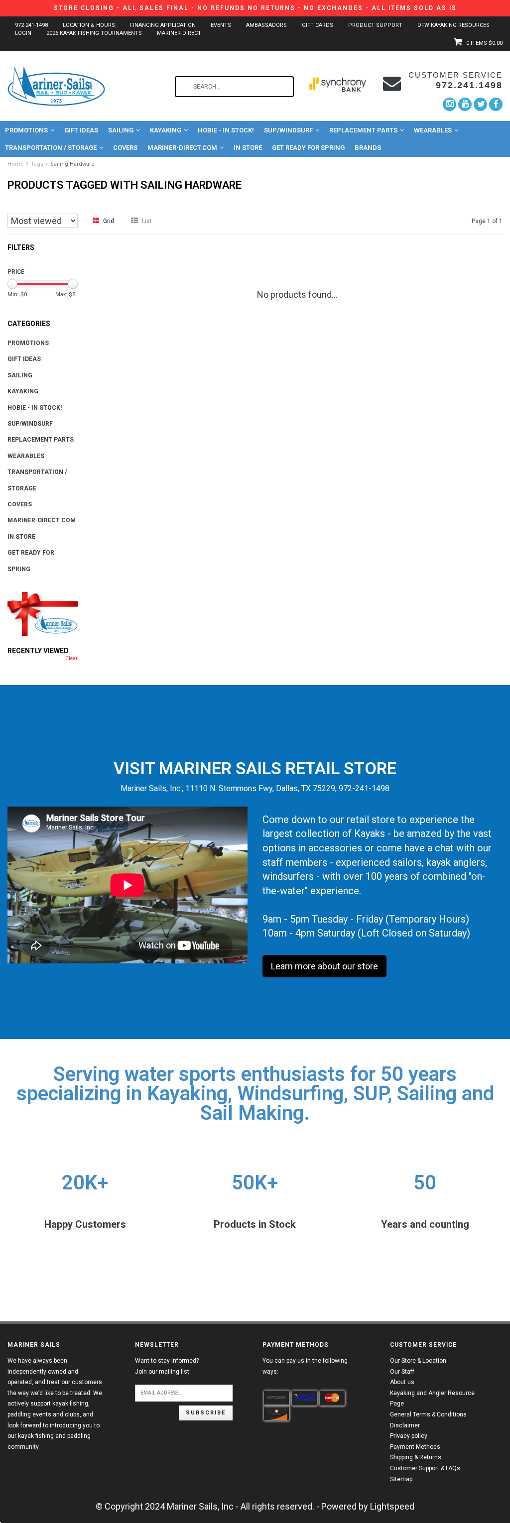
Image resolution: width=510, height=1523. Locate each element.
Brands (368, 147)
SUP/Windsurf (288, 130)
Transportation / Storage (51, 147)
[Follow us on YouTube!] (465, 104)
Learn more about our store (324, 966)
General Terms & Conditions (428, 1414)
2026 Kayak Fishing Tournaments (94, 33)
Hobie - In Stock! (226, 130)
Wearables (433, 130)
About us (402, 1382)
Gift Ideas (81, 130)
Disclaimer (405, 1425)
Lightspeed (392, 1506)
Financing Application (163, 25)
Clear (71, 658)
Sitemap (401, 1479)
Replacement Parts (363, 130)
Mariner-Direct (179, 33)
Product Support (375, 25)
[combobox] (234, 86)
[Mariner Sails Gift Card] (42, 614)
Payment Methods (415, 1446)
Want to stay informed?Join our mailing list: (167, 1366)
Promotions (26, 130)
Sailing (120, 130)
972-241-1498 (31, 25)
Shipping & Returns (415, 1457)
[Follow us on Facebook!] (496, 104)
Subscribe (206, 1412)
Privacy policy (408, 1435)
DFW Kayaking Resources (453, 25)
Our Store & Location (418, 1360)
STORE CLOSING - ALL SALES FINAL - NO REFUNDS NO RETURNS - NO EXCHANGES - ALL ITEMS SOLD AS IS (255, 7)
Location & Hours (89, 25)
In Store (248, 147)
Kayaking (165, 130)
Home (15, 164)
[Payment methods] (276, 1398)
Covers (125, 147)
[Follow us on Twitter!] (480, 104)
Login (23, 33)
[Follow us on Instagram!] (449, 104)
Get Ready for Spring (308, 147)
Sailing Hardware (72, 164)
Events (221, 25)
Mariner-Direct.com (182, 147)
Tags (37, 164)
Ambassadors (266, 25)
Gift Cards (317, 25)
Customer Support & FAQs (425, 1468)
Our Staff (402, 1371)
